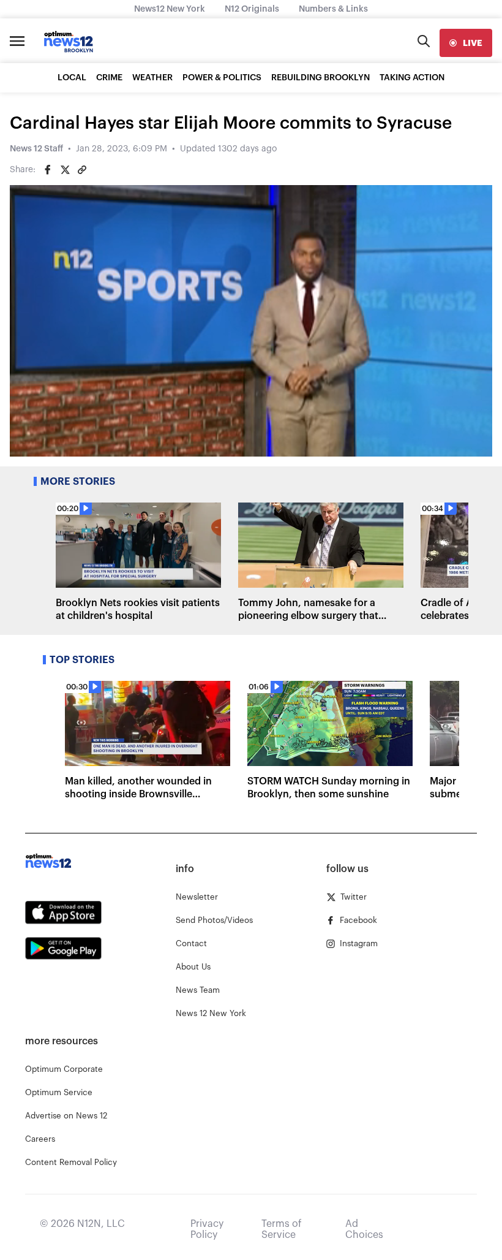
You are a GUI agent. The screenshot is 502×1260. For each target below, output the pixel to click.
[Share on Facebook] (48, 170)
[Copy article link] (82, 170)
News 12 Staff (36, 149)
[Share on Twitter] (65, 170)
